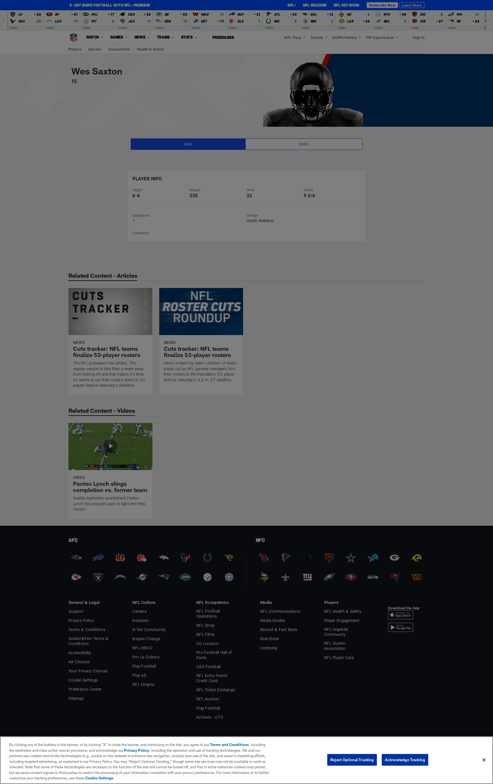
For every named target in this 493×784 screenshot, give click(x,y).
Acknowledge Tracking (405, 759)
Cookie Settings (99, 778)
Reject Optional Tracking (352, 759)
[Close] (484, 759)
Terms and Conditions (229, 744)
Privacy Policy (136, 750)
